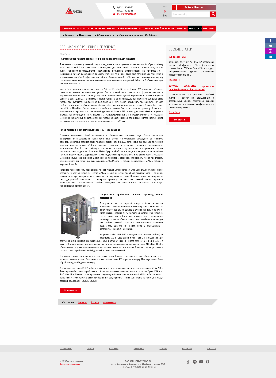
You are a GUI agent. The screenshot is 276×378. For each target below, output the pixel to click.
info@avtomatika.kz (126, 13)
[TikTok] (188, 362)
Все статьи (179, 119)
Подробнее (174, 79)
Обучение (182, 28)
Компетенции (109, 302)
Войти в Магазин (194, 7)
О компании (68, 28)
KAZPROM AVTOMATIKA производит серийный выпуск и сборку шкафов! (191, 88)
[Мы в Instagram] (270, 51)
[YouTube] (201, 362)
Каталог (81, 28)
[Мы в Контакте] (270, 45)
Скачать (163, 348)
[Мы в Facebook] (270, 40)
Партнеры (113, 348)
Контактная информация (70, 364)
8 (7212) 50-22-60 (125, 7)
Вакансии (82, 302)
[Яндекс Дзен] (208, 362)
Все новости (70, 290)
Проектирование (96, 28)
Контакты (208, 28)
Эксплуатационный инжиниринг (157, 28)
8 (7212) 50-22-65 (125, 10)
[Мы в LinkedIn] (270, 56)
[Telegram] (195, 362)
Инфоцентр (195, 28)
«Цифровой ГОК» (177, 56)
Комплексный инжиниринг (122, 28)
